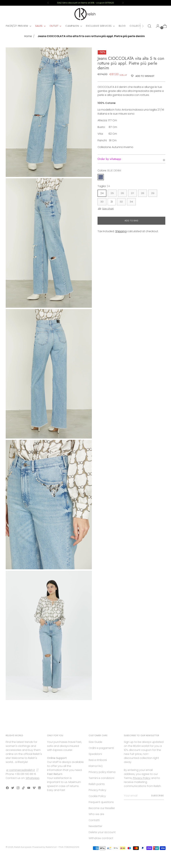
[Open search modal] (149, 26)
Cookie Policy (97, 796)
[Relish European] (85, 14)
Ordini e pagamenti (101, 748)
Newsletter (95, 826)
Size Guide (95, 742)
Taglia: (104, 186)
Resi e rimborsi (98, 760)
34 (131, 202)
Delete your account (102, 832)
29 (152, 193)
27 (132, 193)
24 (102, 193)
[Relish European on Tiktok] (24, 788)
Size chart (108, 208)
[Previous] (48, 3)
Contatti (94, 820)
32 (121, 202)
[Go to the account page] (156, 26)
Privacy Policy (97, 790)
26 (122, 193)
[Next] (123, 3)
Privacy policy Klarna (102, 772)
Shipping (121, 231)
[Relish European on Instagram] (18, 788)
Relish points (97, 784)
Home (28, 36)
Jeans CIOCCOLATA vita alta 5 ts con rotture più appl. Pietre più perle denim (91, 36)
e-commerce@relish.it (20, 770)
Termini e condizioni (101, 778)
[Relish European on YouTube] (29, 788)
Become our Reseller (102, 808)
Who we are (96, 814)
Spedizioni (95, 754)
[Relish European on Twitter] (13, 788)
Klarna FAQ (96, 766)
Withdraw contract (101, 838)
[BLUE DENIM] (101, 177)
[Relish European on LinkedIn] (40, 788)
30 (102, 202)
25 (112, 193)
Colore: (109, 170)
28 (142, 193)
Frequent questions (101, 802)
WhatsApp (32, 778)
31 (112, 202)
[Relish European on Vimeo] (34, 788)
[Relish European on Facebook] (8, 788)
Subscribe (157, 795)
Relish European (23, 847)
